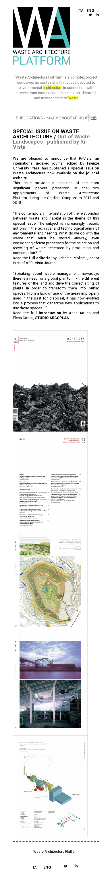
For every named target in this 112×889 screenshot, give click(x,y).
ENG (90, 10)
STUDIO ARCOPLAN (52, 318)
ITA (81, 10)
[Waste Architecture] (41, 36)
